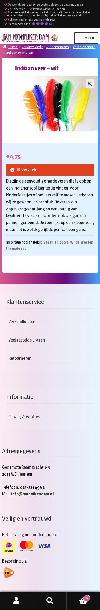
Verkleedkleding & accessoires (45, 46)
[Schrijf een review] (42, 24)
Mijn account (16, 601)
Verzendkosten (22, 321)
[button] (90, 83)
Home (13, 46)
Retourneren (20, 358)
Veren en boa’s (84, 46)
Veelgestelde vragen (27, 340)
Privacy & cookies (24, 416)
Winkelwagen (77, 596)
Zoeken (50, 601)
